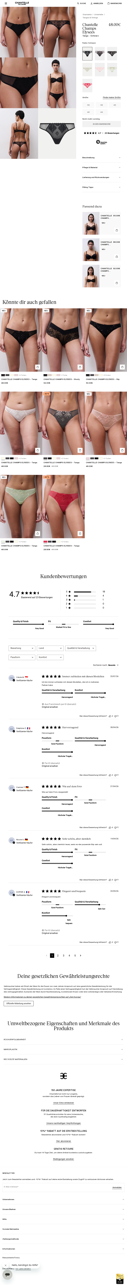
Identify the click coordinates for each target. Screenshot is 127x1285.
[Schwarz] (87, 53)
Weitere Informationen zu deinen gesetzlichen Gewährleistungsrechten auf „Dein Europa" (42, 997)
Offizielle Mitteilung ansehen (18, 1003)
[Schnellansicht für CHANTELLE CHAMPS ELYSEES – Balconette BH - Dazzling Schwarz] (116, 283)
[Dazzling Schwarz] (112, 53)
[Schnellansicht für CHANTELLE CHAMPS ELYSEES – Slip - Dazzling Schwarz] (122, 367)
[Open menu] (6, 3)
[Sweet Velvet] (87, 85)
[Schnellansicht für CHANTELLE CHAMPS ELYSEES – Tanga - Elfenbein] (37, 450)
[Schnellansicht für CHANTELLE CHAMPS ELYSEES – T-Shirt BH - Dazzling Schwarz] (116, 256)
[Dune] (50, 375)
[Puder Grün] (112, 69)
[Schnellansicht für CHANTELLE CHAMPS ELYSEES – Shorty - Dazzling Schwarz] (80, 367)
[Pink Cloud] (100, 69)
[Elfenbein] (87, 69)
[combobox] (22, 648)
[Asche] (100, 53)
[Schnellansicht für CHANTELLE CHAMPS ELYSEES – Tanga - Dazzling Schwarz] (37, 367)
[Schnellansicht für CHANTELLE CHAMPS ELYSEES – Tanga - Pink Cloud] (122, 450)
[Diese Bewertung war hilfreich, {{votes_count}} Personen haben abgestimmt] (110, 716)
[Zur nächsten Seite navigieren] (81, 955)
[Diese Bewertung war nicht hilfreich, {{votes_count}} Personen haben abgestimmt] (115, 715)
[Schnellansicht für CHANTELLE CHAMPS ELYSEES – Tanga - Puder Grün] (37, 533)
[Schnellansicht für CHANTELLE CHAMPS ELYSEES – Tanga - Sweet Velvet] (80, 533)
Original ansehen (50, 707)
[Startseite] (22, 3)
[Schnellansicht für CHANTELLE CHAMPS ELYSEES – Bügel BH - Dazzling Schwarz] (116, 230)
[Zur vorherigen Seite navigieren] (46, 955)
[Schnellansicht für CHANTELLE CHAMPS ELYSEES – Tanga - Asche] (80, 450)
